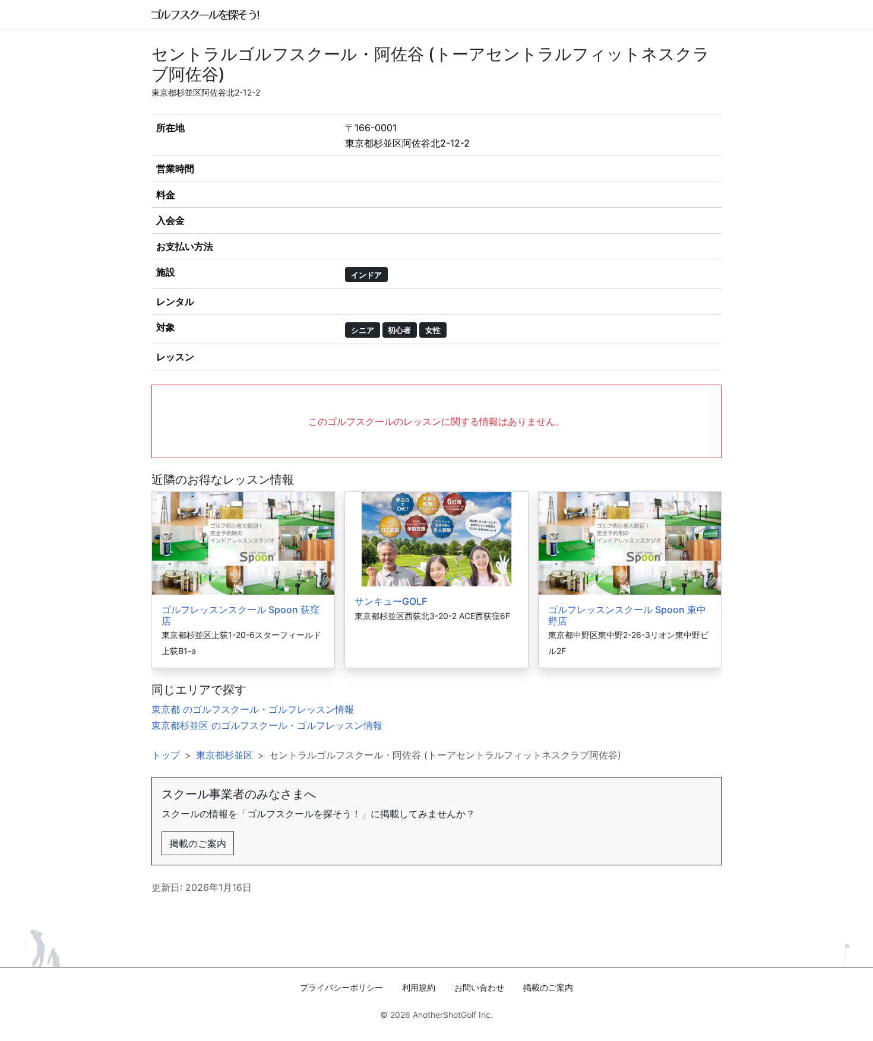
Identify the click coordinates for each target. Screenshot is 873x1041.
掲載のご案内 (197, 843)
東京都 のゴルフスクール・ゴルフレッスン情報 (252, 709)
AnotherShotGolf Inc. (453, 1015)
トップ (165, 755)
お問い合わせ (479, 987)
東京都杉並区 (224, 755)
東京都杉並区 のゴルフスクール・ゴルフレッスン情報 (266, 725)
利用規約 (418, 987)
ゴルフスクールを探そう (205, 14)
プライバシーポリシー (341, 987)
